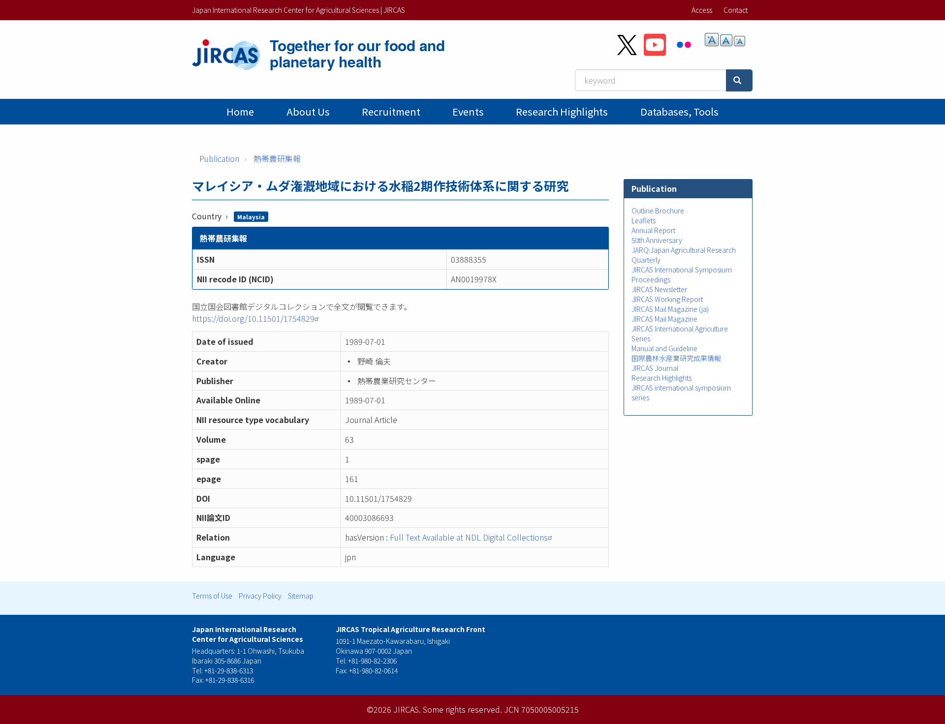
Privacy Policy (260, 596)
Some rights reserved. (462, 709)
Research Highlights (562, 111)
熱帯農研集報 (277, 158)
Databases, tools (679, 111)
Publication (219, 158)
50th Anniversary (656, 240)
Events (468, 111)
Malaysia (251, 216)
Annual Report (653, 230)
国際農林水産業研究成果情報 (676, 358)
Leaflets (643, 220)
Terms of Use (212, 596)
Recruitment (391, 111)
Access (702, 10)
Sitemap (301, 596)
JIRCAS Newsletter (659, 289)
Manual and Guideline (664, 348)
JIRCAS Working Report (667, 299)
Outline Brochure (657, 210)
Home (240, 111)
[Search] (739, 80)
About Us (308, 111)
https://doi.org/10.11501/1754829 (253, 318)
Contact (736, 10)
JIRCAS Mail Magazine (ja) (670, 309)
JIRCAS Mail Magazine (664, 319)
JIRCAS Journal (654, 368)
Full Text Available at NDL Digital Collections (469, 537)
